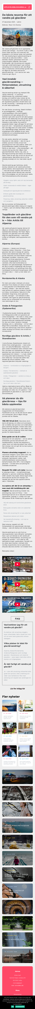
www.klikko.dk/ (19, 985)
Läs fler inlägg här (17, 689)
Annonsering (17, 994)
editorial (5, 25)
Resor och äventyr (15, 25)
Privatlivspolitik (20, 1006)
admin (19, 22)
